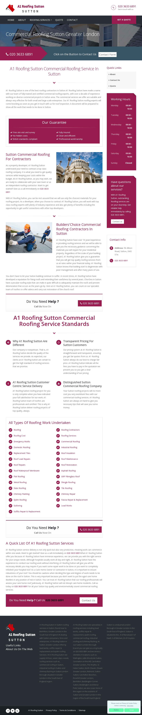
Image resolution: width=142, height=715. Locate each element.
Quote (59, 20)
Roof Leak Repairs (22, 459)
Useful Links (13, 645)
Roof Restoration (69, 464)
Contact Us (88, 600)
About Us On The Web (19, 649)
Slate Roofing (20, 488)
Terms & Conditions (67, 710)
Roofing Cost (20, 435)
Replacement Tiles (22, 453)
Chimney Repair (68, 494)
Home (11, 20)
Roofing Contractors (70, 430)
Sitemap (82, 710)
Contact (72, 20)
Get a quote (124, 19)
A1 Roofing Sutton (35, 710)
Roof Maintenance (69, 459)
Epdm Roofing (20, 499)
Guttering (18, 505)
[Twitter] (13, 711)
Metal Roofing (20, 482)
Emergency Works (22, 441)
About (22, 20)
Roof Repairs (19, 464)
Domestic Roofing (22, 447)
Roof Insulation (68, 453)
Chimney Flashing (21, 494)
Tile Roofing (66, 488)
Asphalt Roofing (68, 470)
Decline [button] (116, 710)
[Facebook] (8, 711)
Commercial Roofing (70, 441)
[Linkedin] (17, 711)
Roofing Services (40, 20)
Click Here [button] (130, 705)
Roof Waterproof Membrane (27, 470)
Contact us (117, 221)
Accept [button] (132, 710)
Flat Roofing (19, 476)
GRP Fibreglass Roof (70, 476)
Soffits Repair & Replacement (27, 511)
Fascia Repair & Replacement (74, 499)
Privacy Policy (51, 710)
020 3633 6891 (127, 6)
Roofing (17, 430)
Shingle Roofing (68, 482)
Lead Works (66, 505)
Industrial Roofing (69, 447)
